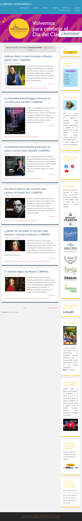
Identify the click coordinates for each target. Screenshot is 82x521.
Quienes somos (24, 8)
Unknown (18, 238)
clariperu (22, 178)
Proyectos (55, 8)
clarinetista (18, 88)
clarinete (11, 88)
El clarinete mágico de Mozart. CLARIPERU (26, 271)
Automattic (31, 517)
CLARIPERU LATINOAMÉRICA (15, 4)
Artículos (35, 8)
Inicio (24, 308)
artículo (11, 220)
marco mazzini (47, 261)
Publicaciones (67, 8)
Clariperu (18, 63)
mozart (48, 298)
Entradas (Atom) (14, 312)
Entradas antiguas (53, 308)
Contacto (77, 10)
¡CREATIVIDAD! (70, 34)
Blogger (57, 515)
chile (10, 136)
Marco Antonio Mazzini (68, 493)
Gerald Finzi (30, 220)
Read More (52, 84)
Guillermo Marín (43, 88)
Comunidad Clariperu (64, 10)
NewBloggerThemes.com (53, 517)
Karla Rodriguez (35, 136)
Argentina (11, 178)
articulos (11, 261)
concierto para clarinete (27, 88)
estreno (36, 88)
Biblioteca (45, 8)
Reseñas (77, 8)
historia (36, 220)
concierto (27, 261)
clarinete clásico (23, 298)
